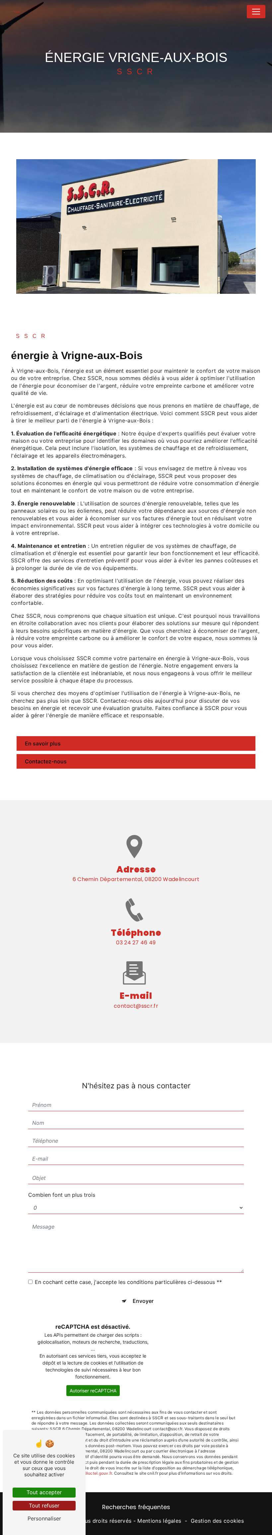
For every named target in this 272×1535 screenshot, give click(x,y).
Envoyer (143, 1301)
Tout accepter (44, 1492)
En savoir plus (43, 743)
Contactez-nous (46, 761)
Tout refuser (44, 1505)
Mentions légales (159, 1520)
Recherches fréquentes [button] (136, 1507)
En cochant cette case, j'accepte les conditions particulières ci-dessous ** (128, 1282)
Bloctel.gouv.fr (98, 1473)
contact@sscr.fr (136, 1006)
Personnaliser (44, 1518)
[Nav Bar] (256, 11)
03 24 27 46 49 (136, 942)
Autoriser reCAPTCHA (93, 1390)
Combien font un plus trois (61, 1194)
